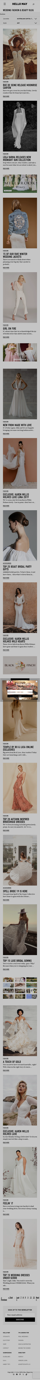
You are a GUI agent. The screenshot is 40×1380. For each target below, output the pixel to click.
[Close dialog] (36, 681)
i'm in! (20, 696)
